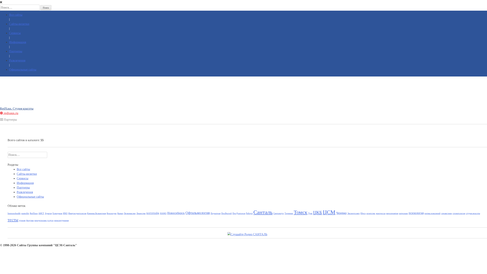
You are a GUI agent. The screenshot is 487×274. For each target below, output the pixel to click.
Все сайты (15, 14)
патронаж (403, 213)
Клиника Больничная (96, 213)
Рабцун (249, 213)
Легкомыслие (130, 213)
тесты (13, 219)
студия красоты (473, 213)
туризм (22, 220)
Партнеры (15, 51)
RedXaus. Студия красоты (16, 108)
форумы (30, 220)
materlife (25, 213)
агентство (370, 213)
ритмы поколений (432, 213)
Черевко (341, 213)
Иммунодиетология (77, 213)
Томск (300, 212)
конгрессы (380, 213)
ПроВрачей (226, 213)
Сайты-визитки (19, 23)
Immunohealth (14, 213)
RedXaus (34, 213)
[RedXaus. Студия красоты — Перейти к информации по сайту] (243, 81)
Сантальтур (278, 213)
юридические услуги (43, 220)
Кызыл (120, 213)
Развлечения (17, 60)
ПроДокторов (238, 213)
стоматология (459, 213)
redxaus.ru (10, 113)
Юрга (363, 213)
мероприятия (392, 213)
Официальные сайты (22, 69)
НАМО (163, 213)
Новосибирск (176, 213)
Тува (310, 213)
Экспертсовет (353, 213)
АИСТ (41, 213)
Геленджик (57, 213)
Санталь (263, 212)
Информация (17, 42)
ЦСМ (329, 212)
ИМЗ (65, 213)
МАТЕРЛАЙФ (152, 213)
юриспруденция (61, 220)
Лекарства (141, 213)
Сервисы (15, 33)
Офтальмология (197, 213)
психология (416, 213)
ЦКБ (317, 212)
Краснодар (112, 213)
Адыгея (48, 213)
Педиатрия (215, 213)
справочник (446, 213)
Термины (289, 213)
